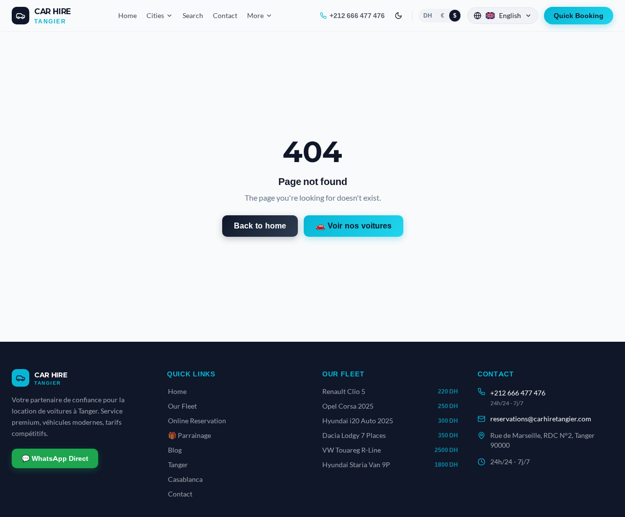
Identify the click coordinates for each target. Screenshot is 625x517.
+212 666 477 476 (357, 15)
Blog (175, 450)
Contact (225, 15)
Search (193, 15)
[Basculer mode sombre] (398, 15)
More (255, 15)
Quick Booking (579, 15)
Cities (155, 15)
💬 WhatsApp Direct (54, 458)
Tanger (178, 464)
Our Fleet (182, 406)
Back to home (260, 225)
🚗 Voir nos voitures (353, 225)
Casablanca (185, 479)
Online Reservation (197, 420)
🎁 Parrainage (189, 435)
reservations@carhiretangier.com (540, 418)
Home (127, 15)
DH (427, 15)
